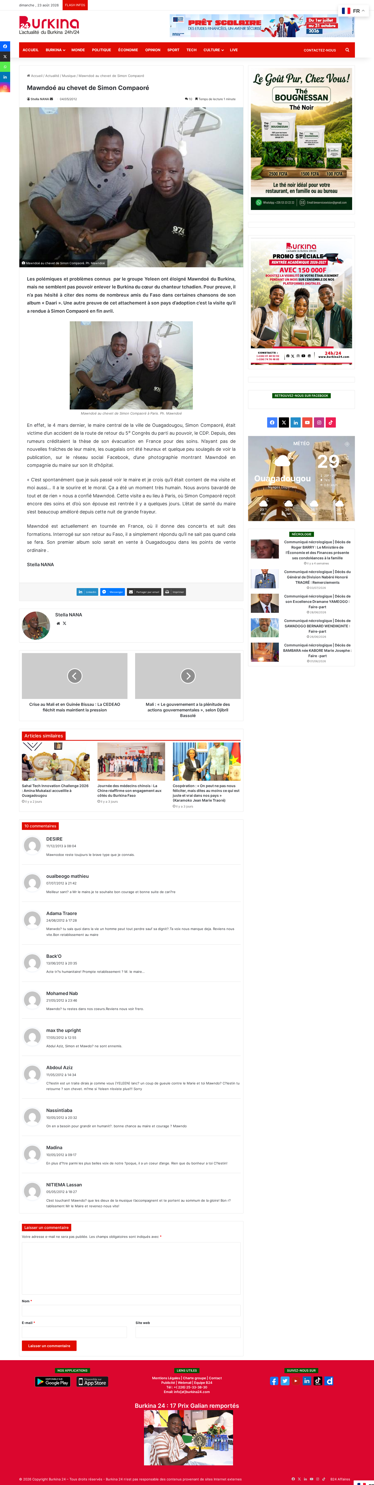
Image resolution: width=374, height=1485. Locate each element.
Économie (128, 50)
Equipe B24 (202, 1383)
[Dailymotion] (328, 1384)
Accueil (31, 50)
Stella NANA (40, 99)
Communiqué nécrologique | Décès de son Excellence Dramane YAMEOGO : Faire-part (317, 601)
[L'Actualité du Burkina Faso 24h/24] (49, 25)
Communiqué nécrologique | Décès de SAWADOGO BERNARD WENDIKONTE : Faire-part (317, 625)
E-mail (28, 1323)
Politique (101, 50)
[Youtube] (296, 1384)
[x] (285, 1384)
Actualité (52, 76)
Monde (78, 50)
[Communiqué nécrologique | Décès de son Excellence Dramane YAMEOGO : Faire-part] (265, 603)
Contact (215, 1378)
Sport (173, 50)
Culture (212, 50)
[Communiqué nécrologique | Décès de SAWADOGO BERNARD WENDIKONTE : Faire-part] (265, 627)
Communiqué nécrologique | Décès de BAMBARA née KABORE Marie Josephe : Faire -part (317, 650)
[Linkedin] (5, 77)
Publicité (168, 1383)
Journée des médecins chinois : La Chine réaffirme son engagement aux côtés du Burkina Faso (129, 791)
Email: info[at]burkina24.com (187, 1392)
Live (234, 50)
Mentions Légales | (167, 1378)
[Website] (58, 623)
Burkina (54, 50)
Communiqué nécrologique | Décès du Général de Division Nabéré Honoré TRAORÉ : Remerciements (317, 577)
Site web (143, 1323)
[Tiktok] (317, 1384)
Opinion (152, 50)
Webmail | (185, 1383)
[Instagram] (5, 87)
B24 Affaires (340, 1479)
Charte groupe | (196, 1378)
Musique (69, 76)
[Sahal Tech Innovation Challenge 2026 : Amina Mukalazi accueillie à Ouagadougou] (56, 761)
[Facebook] (5, 46)
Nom (27, 1301)
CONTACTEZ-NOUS (320, 50)
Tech (191, 50)
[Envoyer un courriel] (51, 99)
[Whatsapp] (5, 67)
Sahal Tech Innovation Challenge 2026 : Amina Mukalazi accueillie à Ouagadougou (55, 791)
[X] (5, 56)
